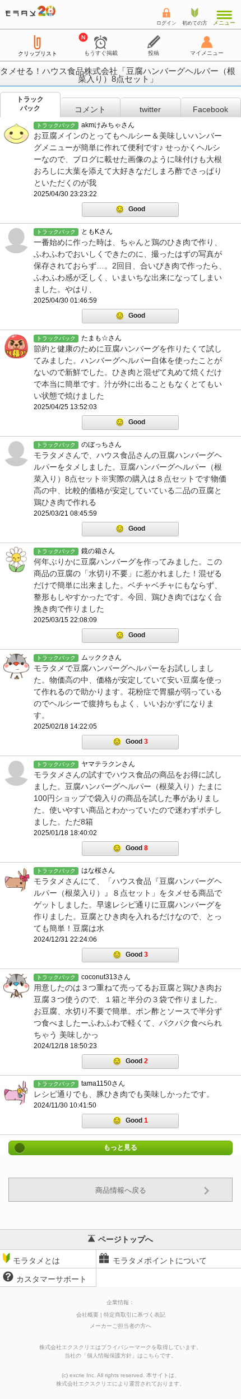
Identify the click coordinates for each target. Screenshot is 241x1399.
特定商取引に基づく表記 (134, 1315)
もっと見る (120, 1148)
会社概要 (87, 1315)
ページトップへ (125, 1239)
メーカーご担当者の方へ (120, 1326)
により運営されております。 (120, 1384)
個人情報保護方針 (109, 1355)
